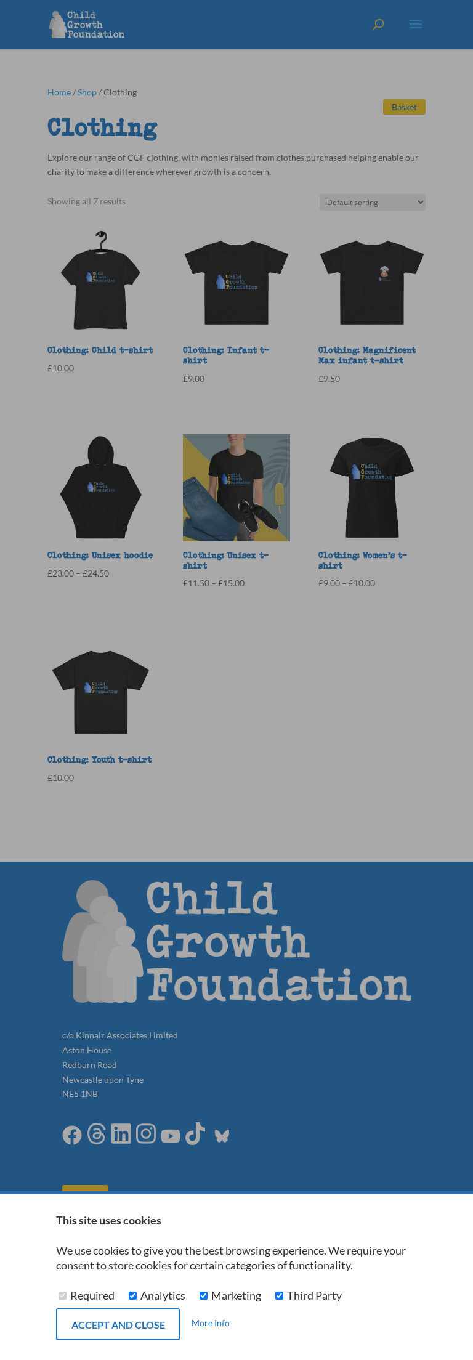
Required (92, 1295)
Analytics (163, 1295)
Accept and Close (118, 1324)
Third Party (313, 1295)
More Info (211, 1323)
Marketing (236, 1295)
